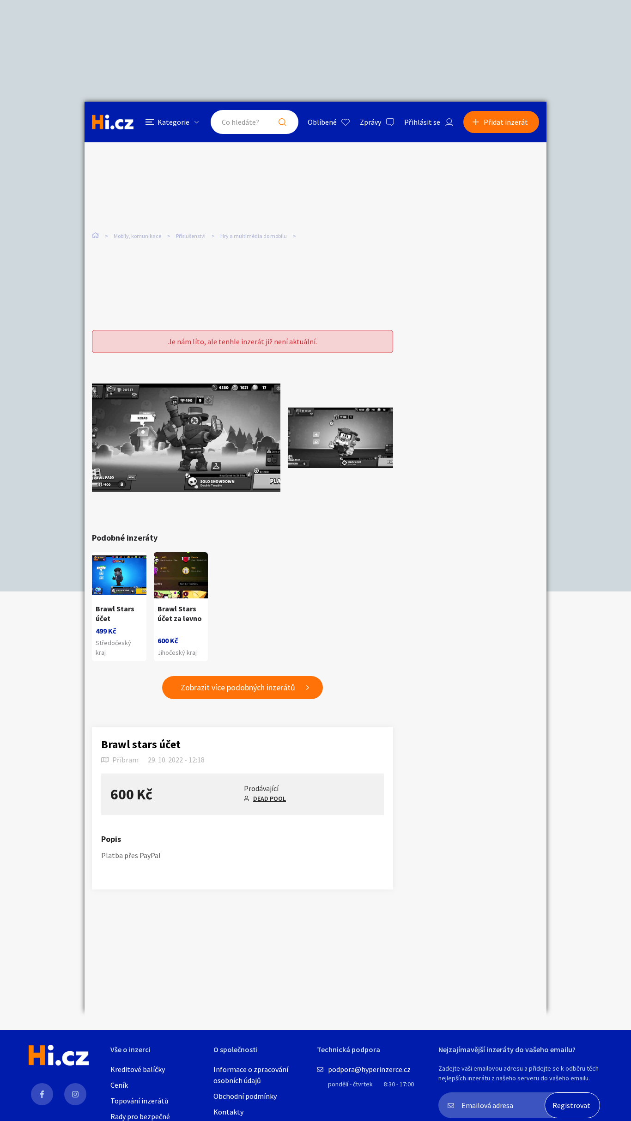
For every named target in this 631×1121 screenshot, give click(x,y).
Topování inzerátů (139, 1100)
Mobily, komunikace (137, 235)
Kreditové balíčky (137, 1069)
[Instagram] (75, 1094)
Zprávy (370, 122)
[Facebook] (42, 1094)
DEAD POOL (269, 798)
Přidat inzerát (506, 122)
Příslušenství (191, 235)
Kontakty (228, 1111)
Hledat (282, 122)
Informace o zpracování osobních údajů (250, 1075)
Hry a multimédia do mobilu (253, 235)
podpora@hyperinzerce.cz (369, 1069)
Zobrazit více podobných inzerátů (238, 687)
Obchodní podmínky (245, 1096)
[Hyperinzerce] (112, 122)
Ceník (119, 1085)
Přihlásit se (422, 122)
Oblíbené (322, 122)
